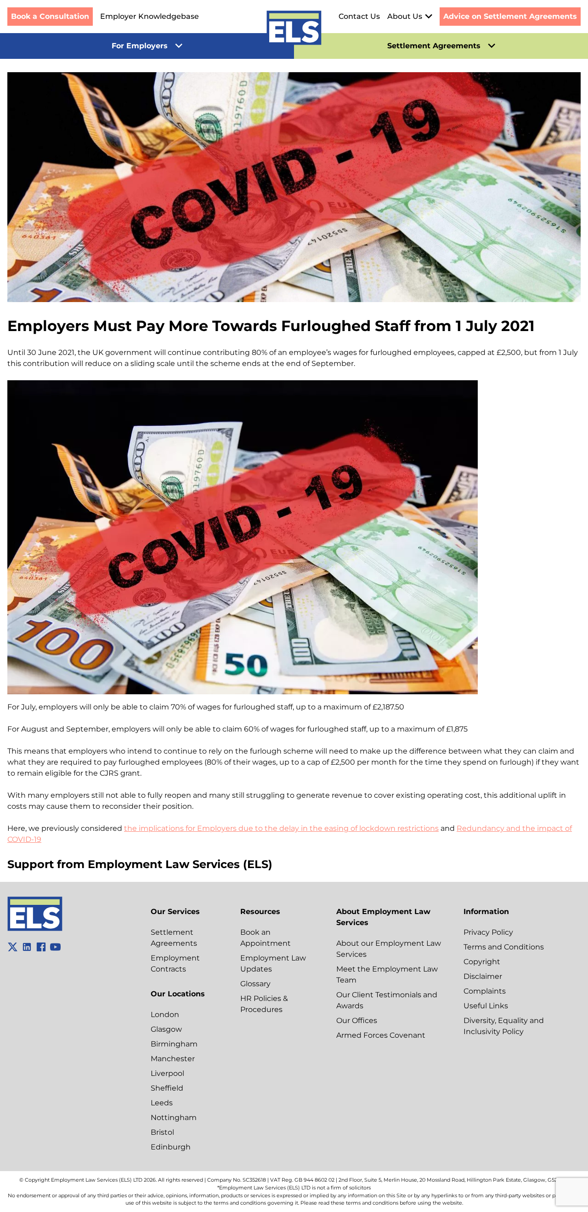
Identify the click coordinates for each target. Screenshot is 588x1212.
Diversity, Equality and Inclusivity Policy (504, 1026)
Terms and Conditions (504, 947)
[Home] (294, 29)
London (165, 1014)
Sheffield (167, 1088)
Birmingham (174, 1044)
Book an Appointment (265, 938)
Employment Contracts (175, 963)
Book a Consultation (50, 16)
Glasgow (166, 1029)
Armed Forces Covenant (380, 1035)
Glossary (255, 983)
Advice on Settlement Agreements (510, 16)
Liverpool (167, 1073)
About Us (404, 16)
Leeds (162, 1102)
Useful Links (486, 1005)
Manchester (173, 1058)
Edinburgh (171, 1147)
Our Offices (356, 1020)
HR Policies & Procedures (264, 1004)
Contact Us (359, 16)
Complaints (485, 991)
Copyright (482, 961)
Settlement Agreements (174, 938)
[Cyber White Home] (34, 928)
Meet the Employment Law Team (387, 974)
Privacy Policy (488, 932)
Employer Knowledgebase (149, 16)
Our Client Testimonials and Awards (386, 1000)
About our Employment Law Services (388, 949)
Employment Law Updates (273, 963)
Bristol (162, 1132)
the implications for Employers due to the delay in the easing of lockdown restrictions (281, 828)
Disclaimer (483, 976)
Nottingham (174, 1117)
